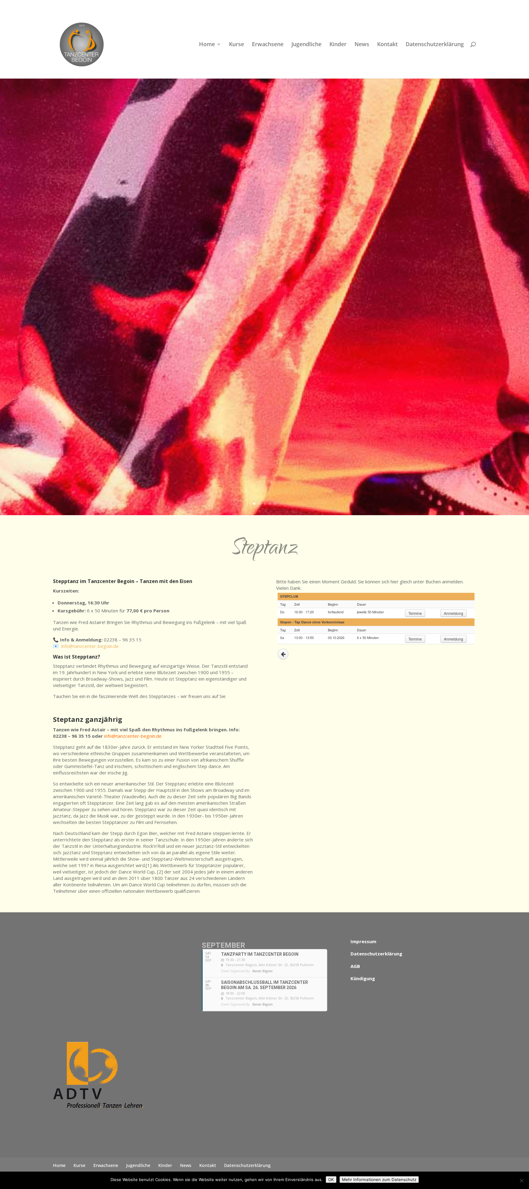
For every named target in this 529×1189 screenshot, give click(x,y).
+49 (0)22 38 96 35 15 (117, 4)
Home (207, 45)
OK (331, 1179)
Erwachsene (267, 45)
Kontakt (387, 45)
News (362, 45)
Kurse (236, 45)
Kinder (338, 45)
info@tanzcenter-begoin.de (90, 646)
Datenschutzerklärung (435, 45)
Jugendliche (306, 45)
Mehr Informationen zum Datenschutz (379, 1179)
